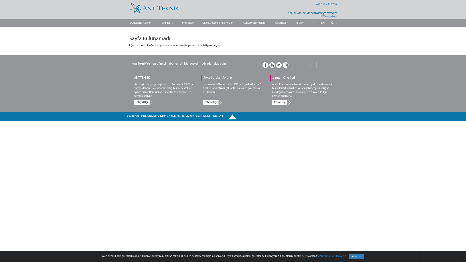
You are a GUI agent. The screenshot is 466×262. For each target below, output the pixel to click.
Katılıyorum (356, 256)
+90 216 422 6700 (326, 4)
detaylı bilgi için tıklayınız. (332, 256)
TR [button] (311, 65)
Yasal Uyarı (218, 116)
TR (312, 22)
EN (323, 22)
